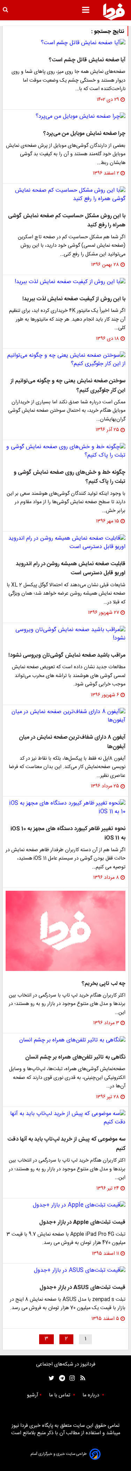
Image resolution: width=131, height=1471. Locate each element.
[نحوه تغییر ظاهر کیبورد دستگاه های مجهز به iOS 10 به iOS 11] (65, 807)
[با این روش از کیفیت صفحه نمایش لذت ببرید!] (65, 282)
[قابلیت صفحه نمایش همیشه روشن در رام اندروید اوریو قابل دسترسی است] (65, 542)
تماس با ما (60, 1395)
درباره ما (91, 1395)
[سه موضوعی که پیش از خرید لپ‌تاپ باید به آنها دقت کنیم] (65, 1118)
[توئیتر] (50, 1378)
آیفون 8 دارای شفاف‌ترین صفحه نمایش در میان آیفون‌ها (72, 742)
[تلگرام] (59, 1378)
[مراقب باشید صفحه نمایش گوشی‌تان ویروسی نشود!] (65, 634)
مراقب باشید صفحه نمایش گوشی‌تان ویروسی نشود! (66, 655)
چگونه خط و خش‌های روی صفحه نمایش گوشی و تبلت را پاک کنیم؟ (69, 477)
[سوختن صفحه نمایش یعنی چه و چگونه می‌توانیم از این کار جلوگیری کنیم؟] (65, 359)
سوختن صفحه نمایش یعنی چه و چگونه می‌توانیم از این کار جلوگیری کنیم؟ (67, 385)
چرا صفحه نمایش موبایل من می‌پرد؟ (84, 133)
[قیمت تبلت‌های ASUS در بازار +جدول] (65, 1270)
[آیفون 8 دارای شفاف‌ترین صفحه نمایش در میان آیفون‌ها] (65, 716)
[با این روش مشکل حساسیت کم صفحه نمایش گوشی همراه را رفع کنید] (65, 194)
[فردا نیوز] (114, 11)
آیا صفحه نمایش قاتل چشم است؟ (87, 60)
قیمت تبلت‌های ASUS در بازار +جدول (82, 1287)
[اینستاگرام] (70, 1378)
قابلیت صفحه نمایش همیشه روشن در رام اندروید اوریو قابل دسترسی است (70, 568)
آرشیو (32, 1395)
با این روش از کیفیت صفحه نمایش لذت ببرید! (73, 299)
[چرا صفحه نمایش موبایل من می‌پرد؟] (65, 116)
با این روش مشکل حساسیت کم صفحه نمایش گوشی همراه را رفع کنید (66, 220)
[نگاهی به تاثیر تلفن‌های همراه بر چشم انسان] (65, 1040)
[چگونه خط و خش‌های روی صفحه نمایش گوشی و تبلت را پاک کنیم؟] (65, 451)
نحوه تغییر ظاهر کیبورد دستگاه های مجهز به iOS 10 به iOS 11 (67, 833)
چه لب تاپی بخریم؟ (103, 983)
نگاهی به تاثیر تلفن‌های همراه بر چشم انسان (75, 1057)
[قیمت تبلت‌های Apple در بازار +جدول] (65, 1205)
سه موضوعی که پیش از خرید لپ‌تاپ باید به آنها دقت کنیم (66, 1144)
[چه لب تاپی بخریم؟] (65, 931)
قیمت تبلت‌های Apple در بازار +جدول (82, 1222)
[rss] (80, 1378)
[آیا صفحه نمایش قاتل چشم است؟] (65, 43)
